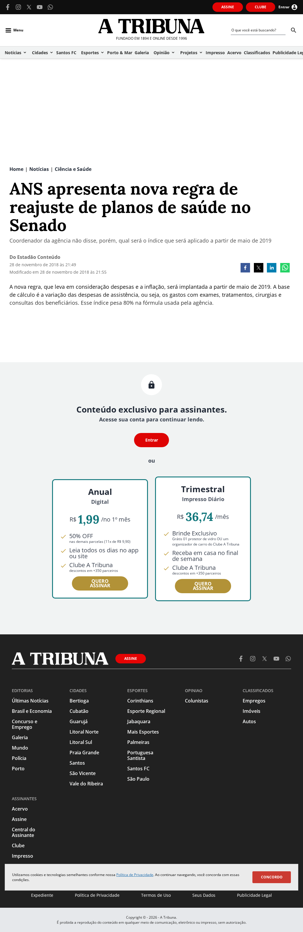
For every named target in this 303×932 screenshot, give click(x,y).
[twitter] (258, 268)
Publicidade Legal (254, 895)
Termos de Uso (156, 895)
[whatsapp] (285, 268)
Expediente (42, 895)
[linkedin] (271, 268)
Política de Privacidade (134, 874)
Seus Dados (203, 895)
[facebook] (245, 268)
